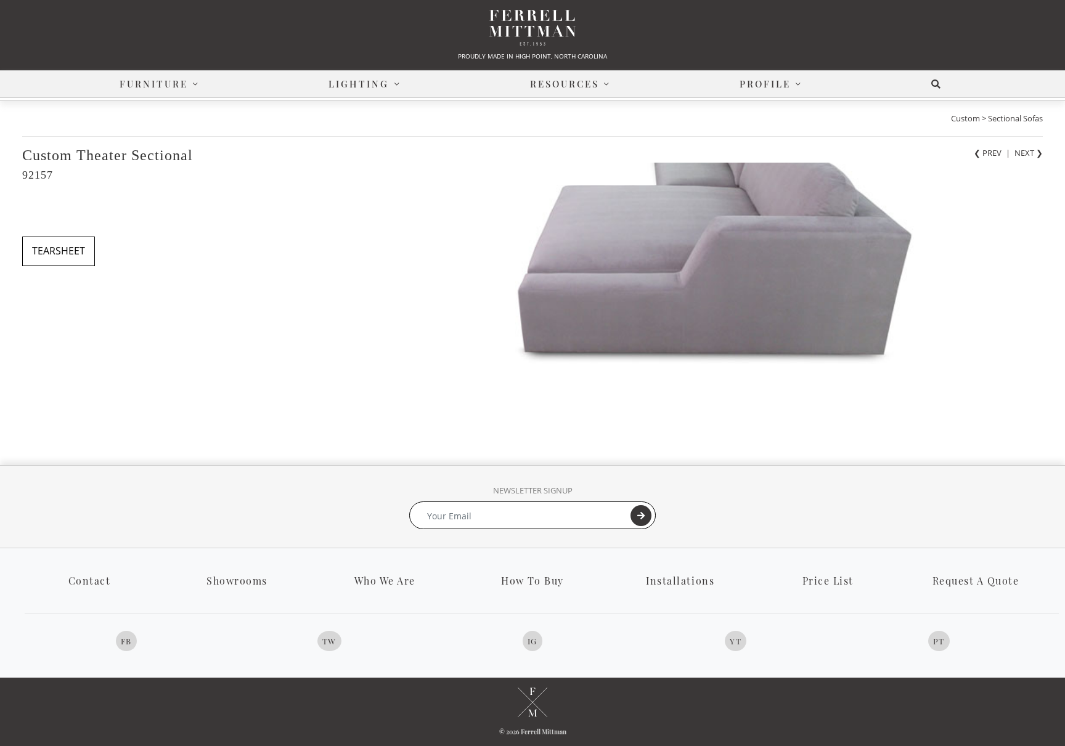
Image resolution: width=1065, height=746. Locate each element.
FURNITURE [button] (154, 84)
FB (126, 641)
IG (532, 641)
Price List (828, 580)
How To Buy (532, 580)
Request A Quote (975, 580)
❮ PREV (988, 152)
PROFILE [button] (765, 84)
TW (329, 641)
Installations (680, 580)
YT (735, 641)
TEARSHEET (58, 250)
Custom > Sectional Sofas (997, 118)
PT (939, 641)
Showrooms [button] (236, 580)
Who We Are (384, 580)
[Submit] (640, 515)
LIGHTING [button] (358, 84)
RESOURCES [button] (564, 84)
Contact (89, 580)
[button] (938, 84)
